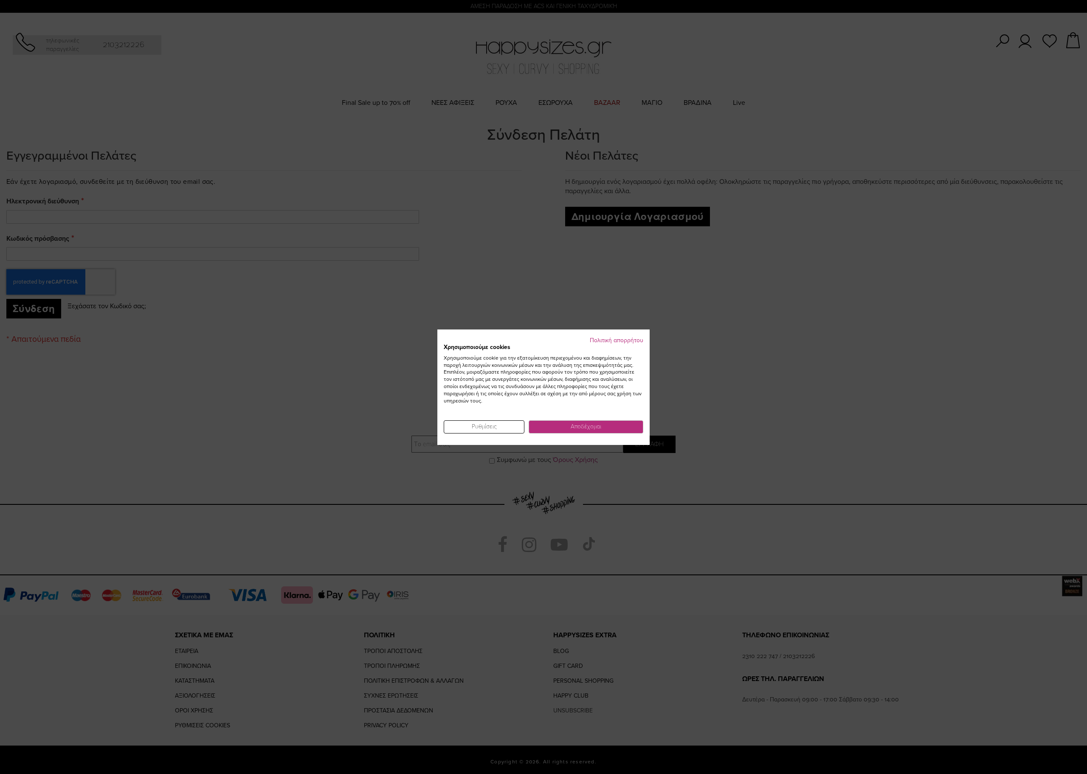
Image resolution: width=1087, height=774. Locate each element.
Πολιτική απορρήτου (616, 340)
